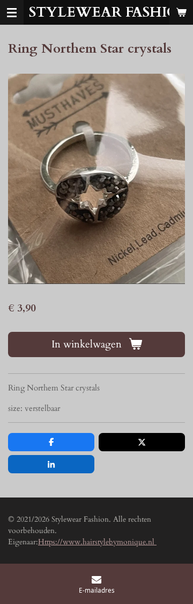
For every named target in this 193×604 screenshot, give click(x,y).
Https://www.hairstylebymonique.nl (97, 542)
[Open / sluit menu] (12, 12)
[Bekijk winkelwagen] (181, 12)
